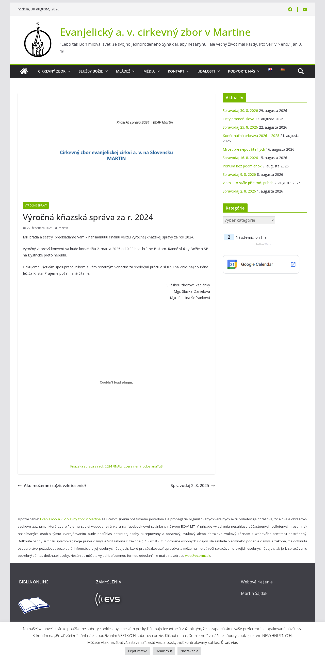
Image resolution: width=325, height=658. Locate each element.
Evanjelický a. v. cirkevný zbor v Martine (155, 32)
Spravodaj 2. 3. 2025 (190, 485)
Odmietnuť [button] (164, 651)
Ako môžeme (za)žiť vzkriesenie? (55, 485)
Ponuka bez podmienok (242, 166)
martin (63, 228)
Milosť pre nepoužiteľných (244, 149)
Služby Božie (91, 71)
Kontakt (176, 71)
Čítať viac (229, 642)
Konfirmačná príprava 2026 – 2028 (251, 135)
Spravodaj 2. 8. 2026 (239, 191)
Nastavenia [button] (189, 651)
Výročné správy (36, 205)
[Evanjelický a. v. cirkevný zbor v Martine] (24, 71)
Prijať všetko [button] (137, 651)
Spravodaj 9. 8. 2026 (239, 174)
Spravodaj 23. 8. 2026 (240, 127)
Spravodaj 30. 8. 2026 (240, 110)
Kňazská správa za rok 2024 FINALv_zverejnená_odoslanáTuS (116, 466)
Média (149, 71)
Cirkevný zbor (52, 71)
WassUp (269, 244)
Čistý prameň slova (238, 118)
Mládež (123, 71)
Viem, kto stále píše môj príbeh (248, 182)
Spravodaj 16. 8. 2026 (240, 157)
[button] (68, 71)
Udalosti (206, 71)
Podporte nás (241, 71)
